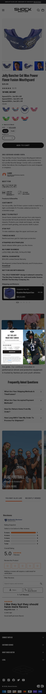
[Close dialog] (44, 331)
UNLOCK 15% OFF (12, 351)
